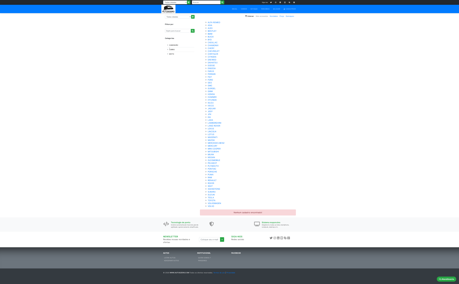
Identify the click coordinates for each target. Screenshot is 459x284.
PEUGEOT (212, 163)
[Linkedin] (280, 2)
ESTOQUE (254, 9)
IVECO (210, 105)
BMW (210, 34)
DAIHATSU (212, 62)
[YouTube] (285, 2)
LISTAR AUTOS (169, 258)
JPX (209, 114)
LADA (210, 120)
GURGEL (211, 88)
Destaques (290, 16)
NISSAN (211, 157)
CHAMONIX (212, 45)
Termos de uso (219, 273)
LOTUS (210, 134)
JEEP (210, 111)
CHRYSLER (212, 54)
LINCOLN (211, 131)
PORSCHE (212, 171)
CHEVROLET (213, 51)
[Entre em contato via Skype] (289, 2)
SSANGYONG (213, 189)
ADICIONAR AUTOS (171, 261)
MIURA (210, 154)
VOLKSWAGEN (214, 203)
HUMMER (212, 97)
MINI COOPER (214, 149)
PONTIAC (211, 169)
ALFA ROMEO (213, 22)
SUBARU (211, 192)
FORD (210, 80)
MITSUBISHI (213, 151)
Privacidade (230, 273)
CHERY (211, 48)
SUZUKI (211, 194)
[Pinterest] (294, 2)
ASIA (209, 25)
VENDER (244, 9)
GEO (209, 82)
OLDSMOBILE (213, 160)
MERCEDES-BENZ (216, 143)
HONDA (211, 94)
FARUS (210, 71)
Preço (282, 16)
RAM (209, 177)
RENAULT (212, 180)
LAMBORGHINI (214, 123)
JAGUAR (211, 108)
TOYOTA (211, 200)
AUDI (210, 28)
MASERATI (212, 137)
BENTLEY (212, 31)
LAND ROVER (213, 126)
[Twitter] (271, 2)
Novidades (274, 16)
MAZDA (211, 140)
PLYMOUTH (213, 166)
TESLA (210, 197)
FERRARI (211, 74)
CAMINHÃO (173, 45)
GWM (210, 91)
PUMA (210, 174)
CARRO (172, 49)
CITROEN (211, 57)
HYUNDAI (212, 100)
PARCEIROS (265, 9)
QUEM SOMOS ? (204, 258)
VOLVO (210, 206)
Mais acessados (262, 16)
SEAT (210, 186)
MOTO (171, 54)
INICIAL (234, 9)
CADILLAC (212, 42)
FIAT (209, 77)
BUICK (210, 37)
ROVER (210, 183)
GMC (209, 85)
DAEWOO (211, 59)
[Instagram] (276, 2)
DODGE (211, 65)
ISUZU (210, 103)
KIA (209, 117)
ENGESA (211, 68)
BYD (209, 39)
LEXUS (210, 128)
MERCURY (212, 146)
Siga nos (265, 2)
